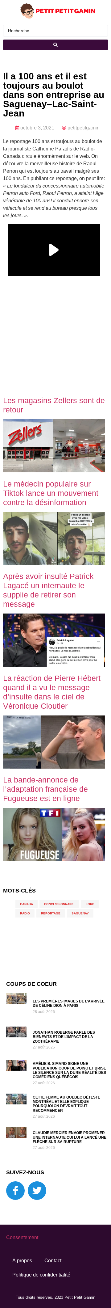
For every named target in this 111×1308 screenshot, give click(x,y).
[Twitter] (37, 1190)
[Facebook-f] (15, 1190)
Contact (52, 1260)
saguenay (80, 913)
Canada (26, 904)
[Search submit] (55, 45)
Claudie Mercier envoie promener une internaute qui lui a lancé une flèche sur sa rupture (69, 1137)
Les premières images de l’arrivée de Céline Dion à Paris (69, 1003)
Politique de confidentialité (41, 1274)
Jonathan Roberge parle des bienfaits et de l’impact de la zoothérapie (64, 1037)
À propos (22, 1260)
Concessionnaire (59, 904)
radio (25, 913)
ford (90, 904)
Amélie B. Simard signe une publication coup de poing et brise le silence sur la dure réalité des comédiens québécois (69, 1070)
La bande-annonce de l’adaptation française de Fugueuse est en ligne (45, 789)
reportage (50, 913)
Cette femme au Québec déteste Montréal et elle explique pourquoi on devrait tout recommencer (66, 1104)
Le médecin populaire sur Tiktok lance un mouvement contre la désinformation (50, 493)
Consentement (22, 1237)
